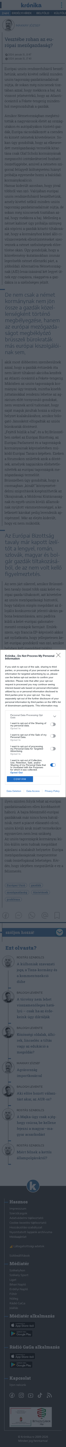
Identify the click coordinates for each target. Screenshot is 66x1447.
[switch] (53, 724)
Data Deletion (14, 791)
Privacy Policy (52, 791)
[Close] (59, 656)
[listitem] (33, 716)
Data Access (33, 791)
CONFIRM (20, 779)
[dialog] (33, 723)
